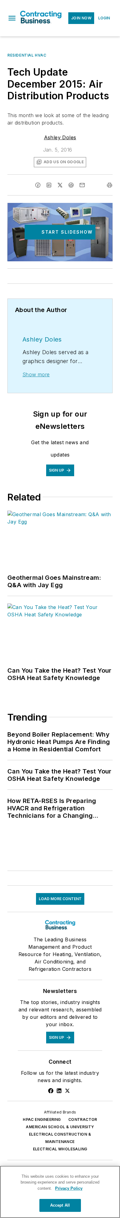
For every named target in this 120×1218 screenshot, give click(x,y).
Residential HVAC (26, 55)
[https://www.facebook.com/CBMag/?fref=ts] (51, 1091)
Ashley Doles (60, 137)
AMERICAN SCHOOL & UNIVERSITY (60, 1127)
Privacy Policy (68, 1188)
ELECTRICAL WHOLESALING (60, 1149)
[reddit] (71, 185)
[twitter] (60, 185)
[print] (109, 185)
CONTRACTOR (82, 1119)
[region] (60, 1192)
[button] (12, 18)
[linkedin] (49, 185)
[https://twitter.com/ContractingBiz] (67, 1091)
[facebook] (38, 185)
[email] (82, 185)
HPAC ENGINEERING (42, 1119)
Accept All (60, 1205)
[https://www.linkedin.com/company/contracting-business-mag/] (59, 1091)
